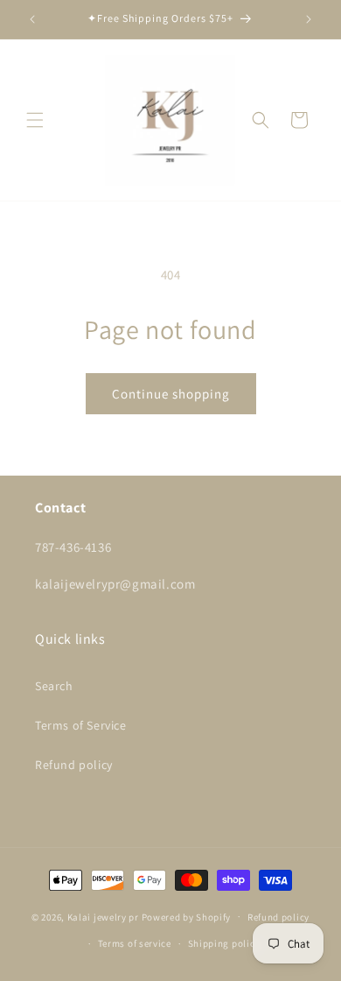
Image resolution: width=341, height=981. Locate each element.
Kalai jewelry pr (103, 916)
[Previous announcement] (32, 19)
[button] (35, 120)
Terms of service (134, 943)
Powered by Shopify (187, 916)
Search (54, 686)
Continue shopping (171, 393)
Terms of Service (81, 725)
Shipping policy (224, 943)
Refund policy (74, 765)
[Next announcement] (308, 19)
